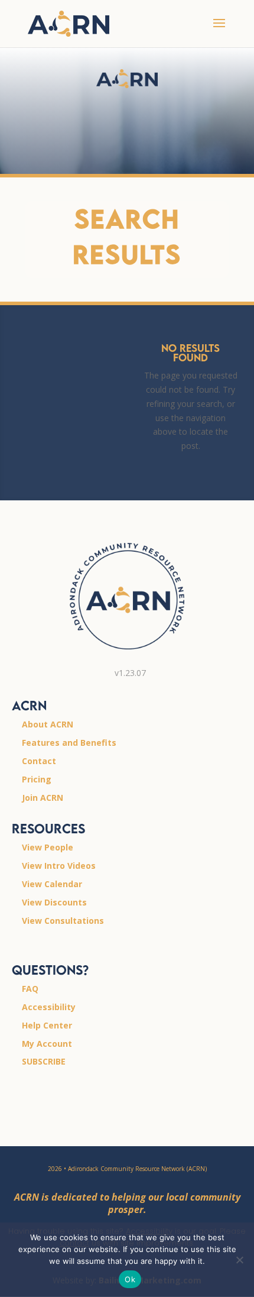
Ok (130, 1279)
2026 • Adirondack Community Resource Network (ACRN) (127, 1169)
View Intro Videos (59, 865)
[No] (239, 1260)
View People (47, 847)
